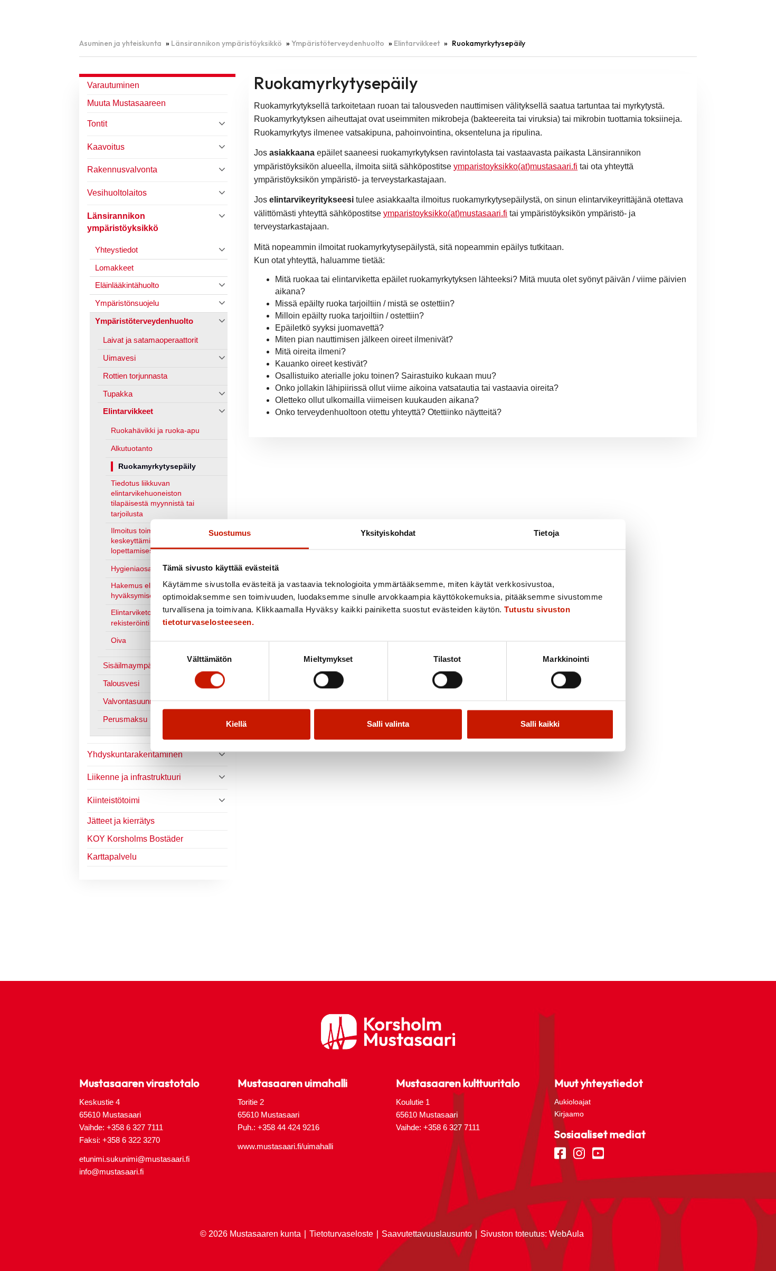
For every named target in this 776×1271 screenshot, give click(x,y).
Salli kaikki (540, 723)
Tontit (97, 123)
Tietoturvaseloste (341, 1233)
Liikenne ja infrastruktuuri (134, 777)
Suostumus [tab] (230, 532)
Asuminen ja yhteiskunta (120, 43)
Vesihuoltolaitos (117, 192)
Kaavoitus (106, 146)
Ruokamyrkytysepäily (157, 466)
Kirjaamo (569, 1114)
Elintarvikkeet (417, 43)
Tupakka (118, 393)
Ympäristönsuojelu (127, 303)
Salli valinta (388, 723)
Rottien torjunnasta (135, 375)
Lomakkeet (114, 267)
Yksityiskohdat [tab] (388, 532)
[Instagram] (579, 1152)
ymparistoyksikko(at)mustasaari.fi (515, 166)
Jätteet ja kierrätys (121, 820)
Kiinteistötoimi (113, 800)
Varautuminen (113, 85)
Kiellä (236, 723)
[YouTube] (598, 1152)
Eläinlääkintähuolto (127, 285)
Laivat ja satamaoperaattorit (150, 339)
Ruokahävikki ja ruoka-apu (155, 431)
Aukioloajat (572, 1101)
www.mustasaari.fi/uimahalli (285, 1146)
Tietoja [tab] (546, 532)
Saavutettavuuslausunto (427, 1233)
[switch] (329, 680)
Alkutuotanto (132, 448)
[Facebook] (560, 1152)
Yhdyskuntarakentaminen (135, 754)
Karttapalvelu (112, 856)
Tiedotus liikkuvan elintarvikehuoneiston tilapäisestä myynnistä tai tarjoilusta (152, 498)
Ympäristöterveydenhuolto (337, 43)
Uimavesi (119, 357)
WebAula (566, 1233)
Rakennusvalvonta (122, 169)
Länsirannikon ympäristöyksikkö (226, 43)
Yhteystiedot (116, 249)
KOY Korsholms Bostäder (135, 838)
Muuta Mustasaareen (126, 103)
